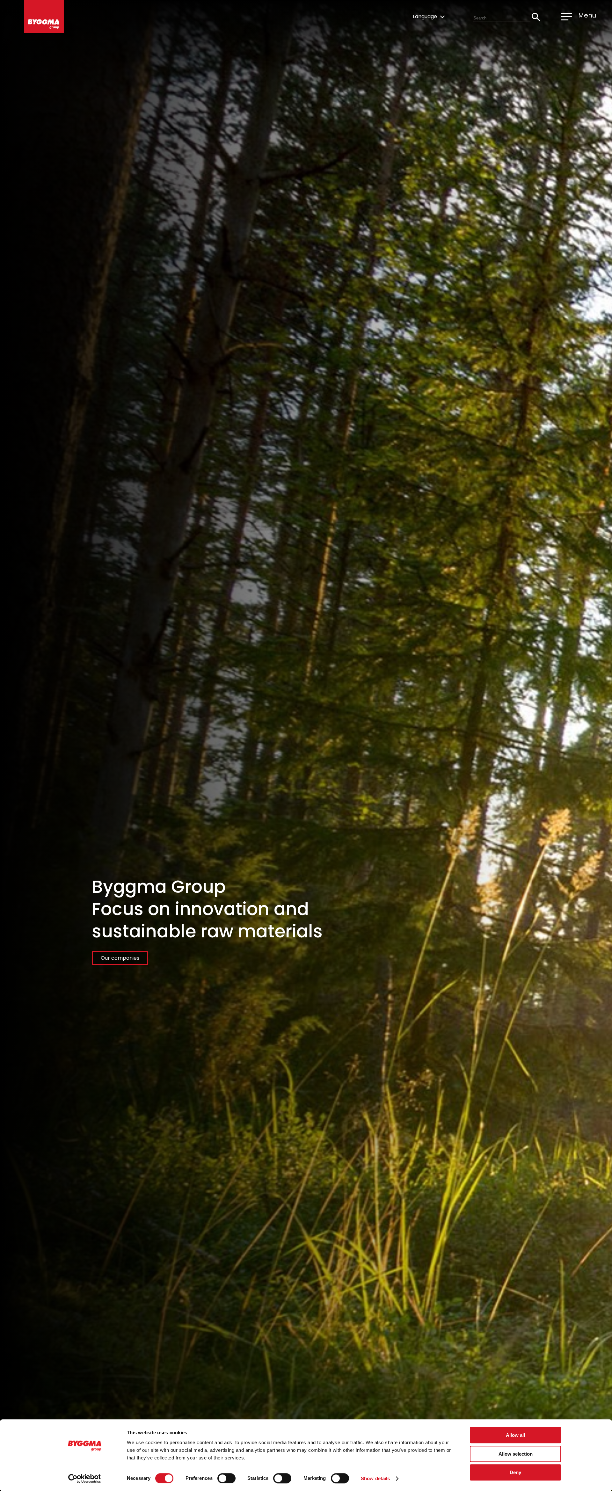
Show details (375, 1478)
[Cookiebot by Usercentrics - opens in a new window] (85, 1478)
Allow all (515, 1435)
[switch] (226, 1478)
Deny (515, 1472)
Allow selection (516, 1454)
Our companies (120, 958)
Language (425, 16)
